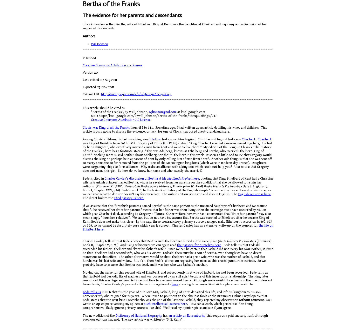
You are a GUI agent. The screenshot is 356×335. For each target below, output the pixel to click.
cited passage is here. (129, 198)
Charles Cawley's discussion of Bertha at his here (152, 179)
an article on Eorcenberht (187, 316)
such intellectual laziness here (165, 304)
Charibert (248, 139)
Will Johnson (99, 44)
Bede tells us (92, 292)
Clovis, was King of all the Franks (106, 128)
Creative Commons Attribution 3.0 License (112, 65)
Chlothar (155, 139)
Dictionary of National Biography (139, 316)
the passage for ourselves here (199, 245)
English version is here (254, 194)
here (175, 284)
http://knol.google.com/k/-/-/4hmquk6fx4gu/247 (136, 94)
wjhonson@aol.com (163, 112)
